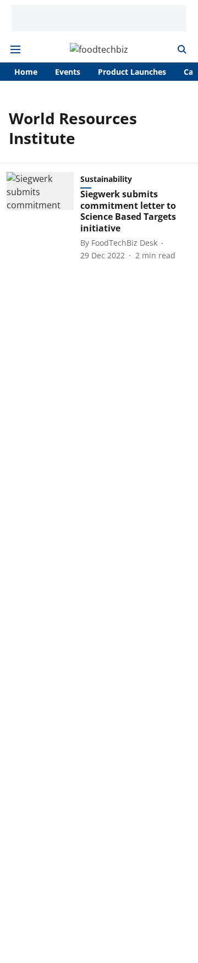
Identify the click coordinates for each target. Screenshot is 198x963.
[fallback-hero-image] (43, 216)
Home (25, 72)
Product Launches (132, 72)
